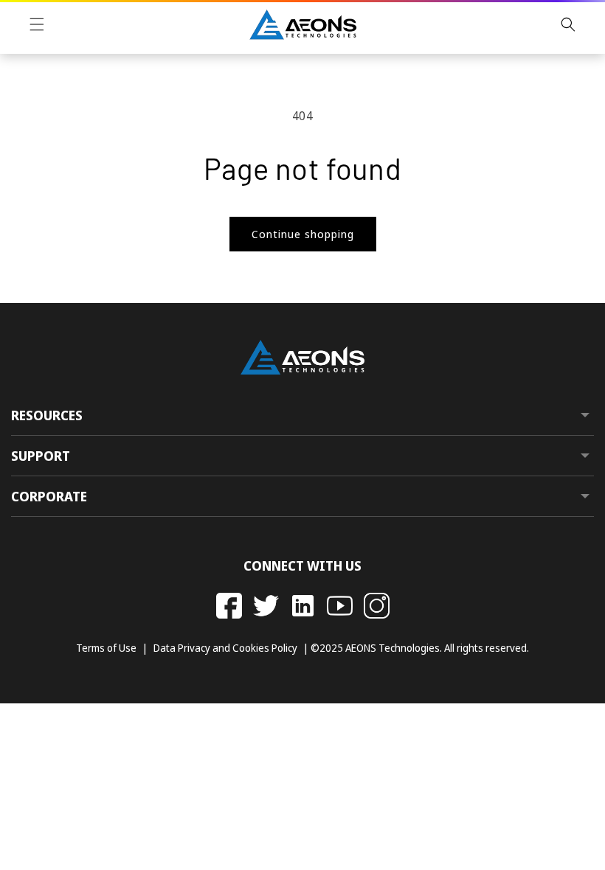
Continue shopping (303, 233)
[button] (37, 24)
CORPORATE (49, 497)
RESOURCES (47, 416)
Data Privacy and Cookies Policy (225, 648)
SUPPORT (40, 456)
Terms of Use (106, 648)
